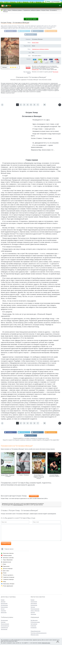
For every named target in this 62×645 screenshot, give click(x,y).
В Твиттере (23, 31)
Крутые (2, 608)
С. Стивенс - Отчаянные (23, 475)
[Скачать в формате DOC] (51, 62)
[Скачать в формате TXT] (46, 62)
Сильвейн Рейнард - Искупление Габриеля (54, 476)
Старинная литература (8, 579)
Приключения (6, 566)
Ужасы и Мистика (35, 610)
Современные (4, 627)
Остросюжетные (5, 625)
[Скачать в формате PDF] (56, 62)
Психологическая (35, 608)
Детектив (3, 601)
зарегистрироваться (18, 504)
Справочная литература (8, 577)
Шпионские (4, 612)
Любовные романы (7, 555)
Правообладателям (35, 631)
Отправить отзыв (6, 543)
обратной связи (46, 643)
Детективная (34, 603)
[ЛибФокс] (6, 5)
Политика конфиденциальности (38, 633)
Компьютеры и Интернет (8, 583)
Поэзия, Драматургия (8, 585)
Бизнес (4, 572)
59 (44, 104)
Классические (4, 607)
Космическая (34, 605)
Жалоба (28, 67)
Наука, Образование (7, 559)
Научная (33, 607)
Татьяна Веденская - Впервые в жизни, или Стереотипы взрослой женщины (39, 477)
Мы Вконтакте (31, 34)
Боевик (2, 599)
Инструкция (55, 71)
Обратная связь (35, 634)
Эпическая (33, 614)
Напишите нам (35, 69)
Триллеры (3, 610)
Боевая (32, 599)
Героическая (34, 601)
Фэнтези (33, 612)
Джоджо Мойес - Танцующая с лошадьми (7, 476)
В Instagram (36, 31)
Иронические (4, 603)
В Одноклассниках (52, 31)
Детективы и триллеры (8, 557)
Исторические (4, 605)
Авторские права (31, 19)
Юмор (4, 581)
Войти (48, 1)
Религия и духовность (8, 575)
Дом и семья (6, 570)
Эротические (4, 629)
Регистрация (56, 1)
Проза (4, 564)
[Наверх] (57, 642)
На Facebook (10, 31)
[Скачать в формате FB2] (35, 62)
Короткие (3, 622)
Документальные (7, 562)
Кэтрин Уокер (35, 42)
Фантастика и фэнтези (8, 553)
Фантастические (5, 624)
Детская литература (7, 568)
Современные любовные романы (40, 49)
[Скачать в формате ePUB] (40, 62)
